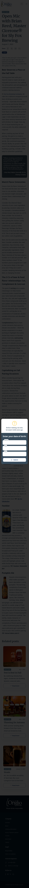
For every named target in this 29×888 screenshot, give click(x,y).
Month (6, 440)
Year (6, 451)
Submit (15, 460)
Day (6, 446)
